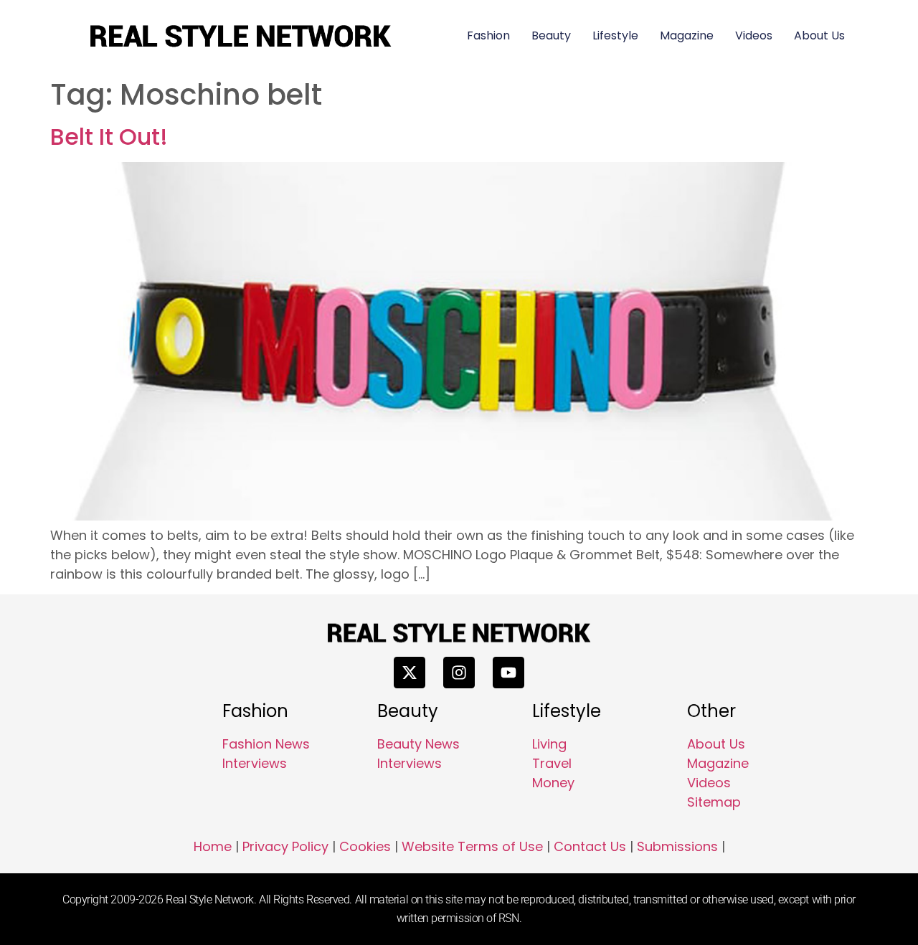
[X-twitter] (409, 672)
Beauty (551, 35)
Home (213, 846)
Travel (552, 763)
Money (553, 783)
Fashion (488, 35)
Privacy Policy (285, 846)
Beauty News (418, 744)
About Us (819, 35)
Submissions (677, 846)
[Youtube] (508, 672)
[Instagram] (459, 672)
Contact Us (590, 846)
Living (549, 744)
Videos (753, 35)
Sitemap (714, 802)
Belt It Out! (109, 136)
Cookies (365, 846)
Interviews (254, 763)
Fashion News (266, 744)
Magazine (687, 35)
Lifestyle (615, 35)
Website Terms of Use (472, 846)
